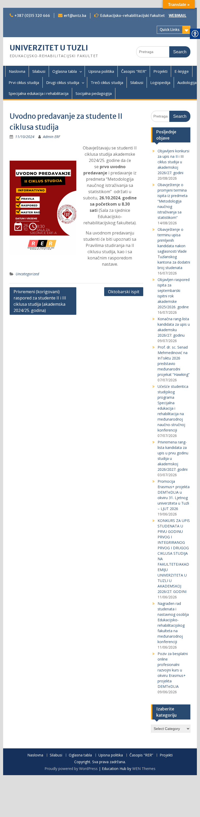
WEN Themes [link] (143, 768)
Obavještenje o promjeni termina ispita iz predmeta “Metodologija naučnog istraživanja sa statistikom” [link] (173, 201)
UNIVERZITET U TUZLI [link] (49, 48)
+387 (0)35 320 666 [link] (32, 15)
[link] (24, 136)
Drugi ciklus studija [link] (62, 82)
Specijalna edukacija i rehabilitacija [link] (38, 93)
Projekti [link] (160, 71)
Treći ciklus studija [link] (107, 82)
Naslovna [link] (17, 71)
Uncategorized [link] (27, 273)
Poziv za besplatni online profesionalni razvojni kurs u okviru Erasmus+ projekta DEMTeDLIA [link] (173, 670)
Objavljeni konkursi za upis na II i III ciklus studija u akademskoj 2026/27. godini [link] (173, 161)
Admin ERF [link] (51, 136)
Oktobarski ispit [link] (123, 292)
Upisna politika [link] (101, 71)
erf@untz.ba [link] (75, 15)
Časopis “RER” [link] (133, 71)
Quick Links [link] (169, 29)
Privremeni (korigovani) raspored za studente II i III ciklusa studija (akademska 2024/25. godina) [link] (40, 301)
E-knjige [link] (181, 71)
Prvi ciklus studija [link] (24, 82)
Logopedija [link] (160, 82)
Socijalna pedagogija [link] (94, 93)
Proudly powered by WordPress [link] (71, 768)
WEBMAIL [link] (177, 15)
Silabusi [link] (38, 71)
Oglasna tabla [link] (64, 71)
